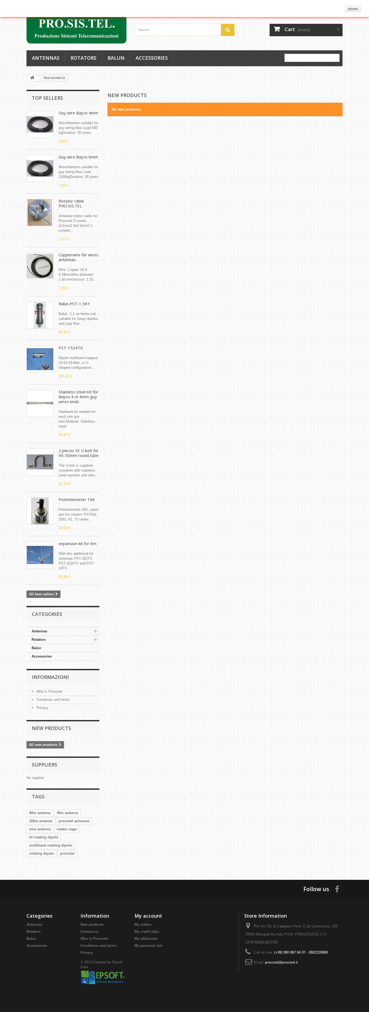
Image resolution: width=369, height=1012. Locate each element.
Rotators (83, 58)
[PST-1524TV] (39, 359)
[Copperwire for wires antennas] (39, 266)
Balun (116, 58)
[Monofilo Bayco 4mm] (39, 124)
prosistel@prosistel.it (281, 962)
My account (148, 916)
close (353, 8)
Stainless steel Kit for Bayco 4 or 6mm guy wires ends (78, 396)
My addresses (146, 939)
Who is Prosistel (48, 691)
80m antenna (40, 813)
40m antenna (67, 813)
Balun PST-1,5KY (74, 303)
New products (51, 728)
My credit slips (147, 932)
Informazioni (50, 677)
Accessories (152, 58)
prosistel (67, 853)
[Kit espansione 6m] (39, 555)
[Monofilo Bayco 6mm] (39, 168)
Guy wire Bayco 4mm (78, 112)
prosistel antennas (74, 821)
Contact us (89, 932)
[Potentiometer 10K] (39, 511)
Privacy (41, 708)
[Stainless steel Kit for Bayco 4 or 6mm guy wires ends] (39, 403)
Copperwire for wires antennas (78, 257)
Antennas (45, 58)
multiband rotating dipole (50, 845)
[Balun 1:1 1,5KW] (39, 315)
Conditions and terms (52, 700)
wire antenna (40, 829)
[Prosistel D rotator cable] (39, 212)
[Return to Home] (32, 78)
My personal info (149, 946)
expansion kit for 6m (77, 543)
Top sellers (47, 98)
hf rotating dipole (43, 837)
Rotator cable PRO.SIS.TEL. (71, 203)
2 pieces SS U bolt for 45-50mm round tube (79, 453)
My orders (143, 925)
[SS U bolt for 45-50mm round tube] (39, 462)
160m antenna (40, 821)
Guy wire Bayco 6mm (78, 157)
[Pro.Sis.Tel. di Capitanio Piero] (76, 29)
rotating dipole (41, 853)
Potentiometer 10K (77, 499)
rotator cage (67, 829)
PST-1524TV (71, 347)
